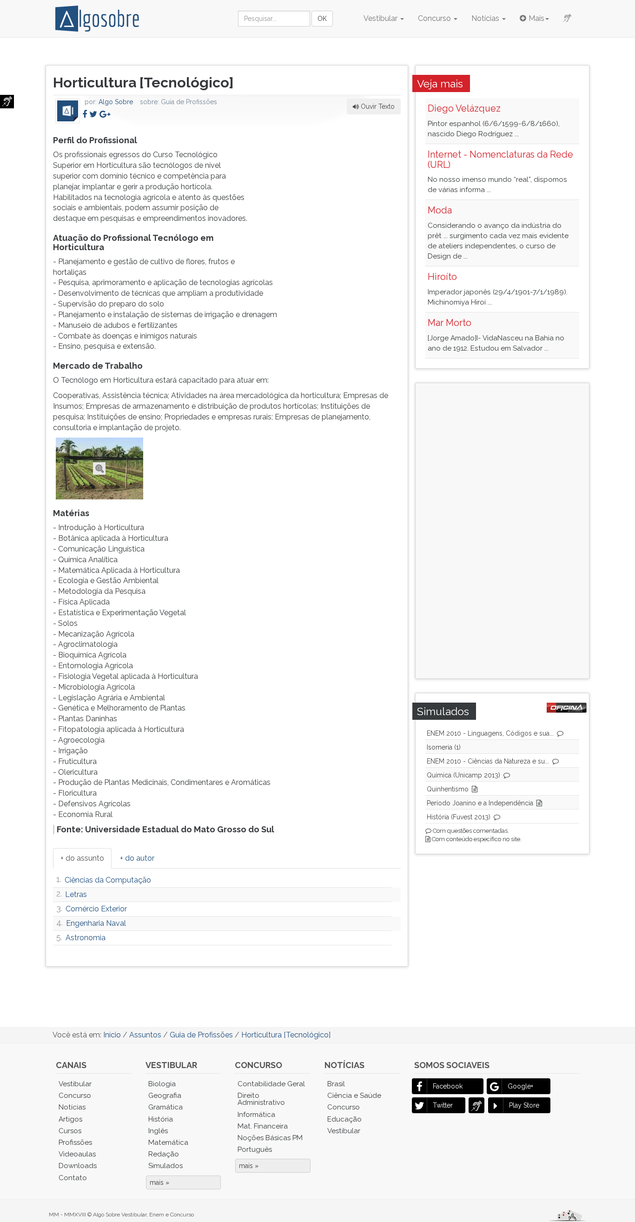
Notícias (486, 18)
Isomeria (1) (444, 747)
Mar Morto (449, 322)
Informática (256, 1114)
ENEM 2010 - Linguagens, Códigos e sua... (490, 733)
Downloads (78, 1166)
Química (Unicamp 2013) (463, 775)
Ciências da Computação (108, 880)
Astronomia (86, 937)
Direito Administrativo (261, 1099)
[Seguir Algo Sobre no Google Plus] (104, 114)
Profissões (75, 1142)
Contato (73, 1178)
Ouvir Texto (377, 106)
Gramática (165, 1107)
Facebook (448, 1086)
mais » (159, 1182)
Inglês (158, 1131)
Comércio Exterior (96, 908)
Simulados (165, 1166)
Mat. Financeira (263, 1126)
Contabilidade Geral (271, 1084)
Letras (76, 894)
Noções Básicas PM (270, 1138)
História (160, 1119)
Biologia (162, 1084)
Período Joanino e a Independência (480, 803)
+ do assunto (82, 858)
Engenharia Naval (96, 923)
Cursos (70, 1131)
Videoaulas (77, 1154)
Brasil (336, 1084)
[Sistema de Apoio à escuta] (7, 101)
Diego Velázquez (464, 108)
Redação (163, 1154)
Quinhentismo (448, 789)
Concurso (435, 18)
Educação (344, 1119)
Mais (536, 18)
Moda (440, 210)
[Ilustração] (99, 468)
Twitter (443, 1105)
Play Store (524, 1105)
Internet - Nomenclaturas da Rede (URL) (500, 159)
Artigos (70, 1119)
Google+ (520, 1086)
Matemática (168, 1142)
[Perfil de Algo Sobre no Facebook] (84, 114)
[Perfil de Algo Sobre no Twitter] (93, 114)
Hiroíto (442, 276)
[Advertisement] (331, 191)
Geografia (164, 1095)
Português (255, 1149)
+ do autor (137, 858)
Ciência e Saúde (354, 1095)
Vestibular (381, 18)
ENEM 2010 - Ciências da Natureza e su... (488, 761)
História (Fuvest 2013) (458, 817)
